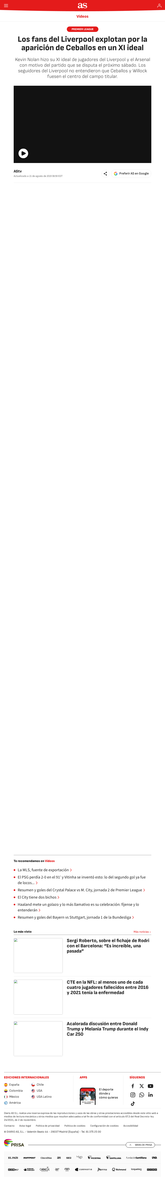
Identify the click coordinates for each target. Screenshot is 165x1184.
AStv (18, 171)
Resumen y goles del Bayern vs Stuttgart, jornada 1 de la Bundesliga (74, 917)
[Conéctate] (159, 5)
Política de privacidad (48, 1125)
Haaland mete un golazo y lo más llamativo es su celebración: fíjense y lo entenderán (78, 907)
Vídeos (82, 16)
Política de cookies (74, 1125)
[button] (105, 173)
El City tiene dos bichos (37, 897)
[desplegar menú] (6, 5)
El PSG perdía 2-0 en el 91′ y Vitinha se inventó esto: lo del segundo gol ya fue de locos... (82, 880)
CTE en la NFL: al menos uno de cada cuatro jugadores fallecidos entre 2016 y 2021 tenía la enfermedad (107, 987)
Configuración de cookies (104, 1125)
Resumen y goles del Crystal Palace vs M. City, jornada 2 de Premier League (80, 890)
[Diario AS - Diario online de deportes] (82, 5)
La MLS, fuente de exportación (43, 870)
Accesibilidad (130, 1125)
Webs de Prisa (143, 1145)
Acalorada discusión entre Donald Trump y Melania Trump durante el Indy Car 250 (107, 1029)
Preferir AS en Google (134, 173)
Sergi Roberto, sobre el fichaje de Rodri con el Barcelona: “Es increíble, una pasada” (108, 946)
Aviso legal (25, 1125)
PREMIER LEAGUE (83, 29)
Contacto (9, 1125)
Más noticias (141, 931)
